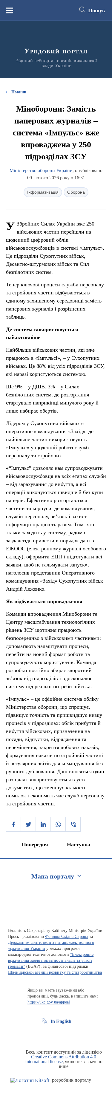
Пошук (96, 10)
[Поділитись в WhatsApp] (58, 824)
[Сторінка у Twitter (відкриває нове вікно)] (55, 1034)
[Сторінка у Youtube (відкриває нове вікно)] (66, 1034)
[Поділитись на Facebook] (13, 824)
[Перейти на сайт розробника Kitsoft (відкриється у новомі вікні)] (30, 1080)
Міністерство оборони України (41, 170)
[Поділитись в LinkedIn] (43, 824)
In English (60, 1021)
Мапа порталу (52, 876)
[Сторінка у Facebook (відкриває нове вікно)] (44, 1034)
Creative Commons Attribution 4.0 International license (60, 1059)
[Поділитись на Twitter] (28, 824)
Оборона (76, 192)
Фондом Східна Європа (66, 936)
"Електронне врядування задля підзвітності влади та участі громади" (50, 960)
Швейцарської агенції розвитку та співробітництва (55, 972)
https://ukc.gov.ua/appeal (48, 1002)
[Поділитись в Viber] (73, 824)
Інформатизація (43, 192)
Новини (18, 92)
